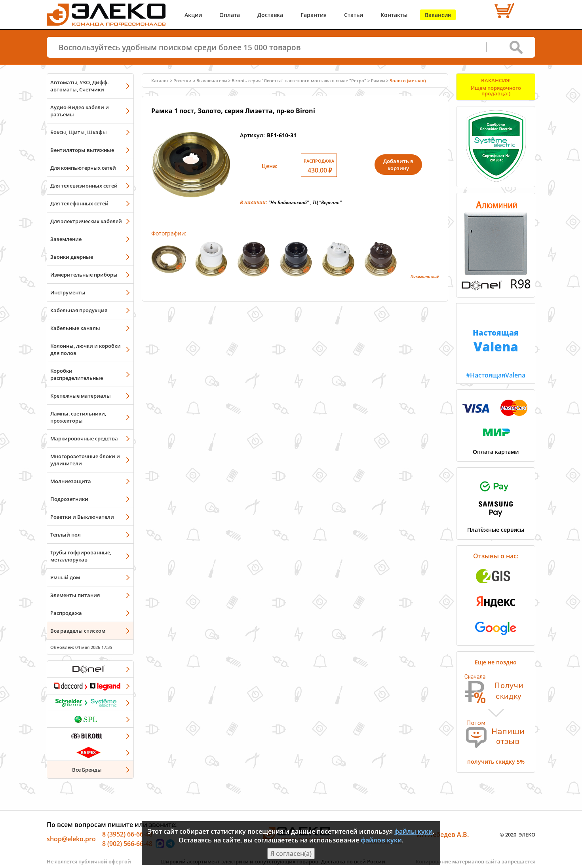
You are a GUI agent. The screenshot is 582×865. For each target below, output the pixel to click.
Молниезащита (70, 481)
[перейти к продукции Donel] (90, 669)
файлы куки (413, 831)
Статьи (353, 15)
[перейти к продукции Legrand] (90, 685)
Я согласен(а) (291, 853)
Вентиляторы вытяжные (82, 150)
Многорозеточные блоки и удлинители (85, 460)
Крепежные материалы (80, 395)
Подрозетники (69, 499)
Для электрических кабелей (86, 221)
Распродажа (66, 613)
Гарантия (314, 15)
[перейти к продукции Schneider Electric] (90, 702)
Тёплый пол (65, 534)
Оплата (229, 15)
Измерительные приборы (84, 274)
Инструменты (68, 292)
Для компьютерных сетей (83, 167)
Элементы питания (75, 595)
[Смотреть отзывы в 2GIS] (495, 585)
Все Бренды (87, 769)
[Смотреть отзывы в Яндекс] (495, 611)
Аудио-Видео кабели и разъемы (79, 111)
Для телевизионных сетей (84, 185)
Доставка (270, 15)
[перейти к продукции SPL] (90, 719)
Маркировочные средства (84, 438)
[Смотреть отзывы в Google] (495, 637)
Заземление (66, 239)
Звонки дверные (71, 256)
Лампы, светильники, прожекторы (78, 417)
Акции (193, 15)
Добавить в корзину (398, 164)
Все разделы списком (77, 630)
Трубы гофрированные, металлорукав (80, 556)
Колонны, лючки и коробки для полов (85, 349)
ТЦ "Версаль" (327, 202)
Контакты (393, 15)
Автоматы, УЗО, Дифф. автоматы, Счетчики (79, 86)
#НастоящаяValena (495, 353)
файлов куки (381, 840)
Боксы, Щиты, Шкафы (78, 132)
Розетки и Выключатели (82, 516)
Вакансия (438, 15)
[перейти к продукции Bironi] (90, 735)
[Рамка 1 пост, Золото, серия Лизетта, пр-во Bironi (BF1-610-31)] (190, 201)
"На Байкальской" (288, 202)
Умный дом (65, 577)
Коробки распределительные (76, 374)
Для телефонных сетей (79, 203)
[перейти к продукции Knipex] (90, 752)
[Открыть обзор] (495, 289)
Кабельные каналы (75, 328)
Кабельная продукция (78, 310)
